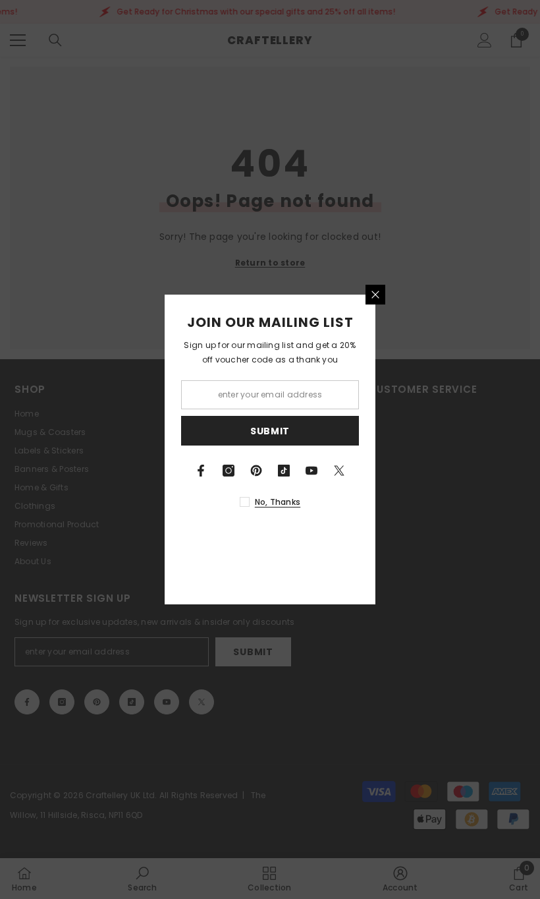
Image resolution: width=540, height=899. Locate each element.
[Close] (375, 294)
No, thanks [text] (277, 502)
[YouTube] (311, 470)
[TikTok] (284, 470)
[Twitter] (339, 470)
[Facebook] (201, 470)
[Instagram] (228, 470)
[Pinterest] (256, 470)
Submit (270, 431)
